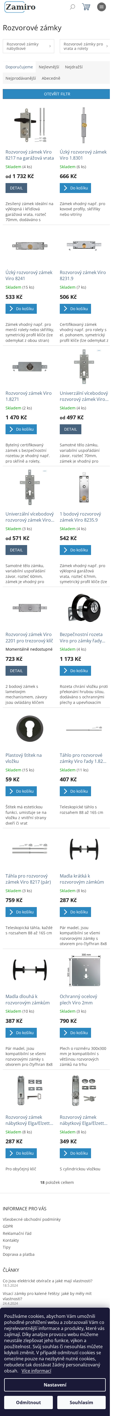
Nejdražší (74, 66)
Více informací (36, 1371)
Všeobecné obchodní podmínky (32, 1219)
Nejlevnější (49, 66)
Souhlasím (81, 1402)
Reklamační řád (17, 1233)
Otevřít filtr (57, 93)
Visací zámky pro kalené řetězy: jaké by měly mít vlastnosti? (47, 1296)
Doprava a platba (19, 1254)
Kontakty (11, 1240)
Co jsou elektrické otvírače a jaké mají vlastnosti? (47, 1280)
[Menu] (101, 6)
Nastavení (55, 1385)
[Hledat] (72, 6)
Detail (16, 188)
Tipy (7, 1247)
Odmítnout (28, 1402)
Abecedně (51, 78)
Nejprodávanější (21, 78)
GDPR (8, 1226)
